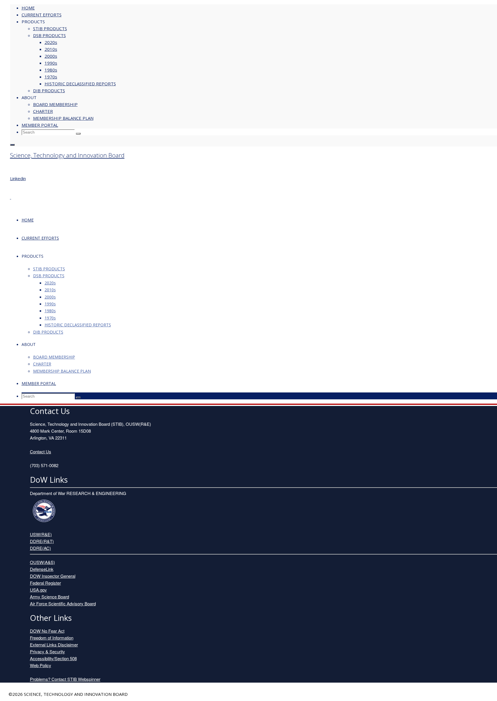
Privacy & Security (47, 651)
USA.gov (38, 590)
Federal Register (45, 583)
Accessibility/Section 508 (53, 658)
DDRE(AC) (40, 548)
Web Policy (40, 665)
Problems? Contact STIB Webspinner (65, 679)
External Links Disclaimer (54, 645)
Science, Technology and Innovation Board (67, 155)
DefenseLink (41, 569)
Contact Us (40, 451)
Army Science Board (49, 597)
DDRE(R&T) (42, 541)
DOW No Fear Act (47, 631)
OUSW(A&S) (42, 562)
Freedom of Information (51, 638)
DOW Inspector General (52, 576)
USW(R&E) (41, 534)
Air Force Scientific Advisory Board (63, 603)
